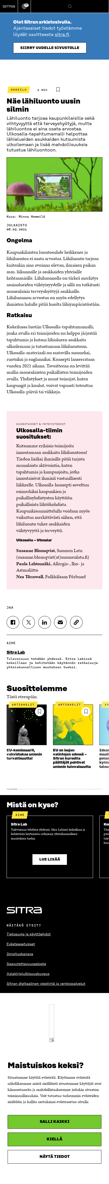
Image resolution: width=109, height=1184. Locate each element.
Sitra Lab (16, 652)
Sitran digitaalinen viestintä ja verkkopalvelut (46, 984)
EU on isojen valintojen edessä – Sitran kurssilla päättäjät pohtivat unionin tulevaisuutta (72, 758)
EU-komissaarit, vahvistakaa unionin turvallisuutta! (24, 754)
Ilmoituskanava (20, 954)
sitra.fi (62, 34)
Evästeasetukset (21, 944)
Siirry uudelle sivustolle (49, 48)
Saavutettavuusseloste (26, 964)
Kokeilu (19, 89)
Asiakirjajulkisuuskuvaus (28, 974)
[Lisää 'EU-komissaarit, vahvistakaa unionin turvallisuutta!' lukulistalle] (39, 711)
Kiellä (54, 1139)
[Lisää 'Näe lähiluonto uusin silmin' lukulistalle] (58, 89)
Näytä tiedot (55, 1157)
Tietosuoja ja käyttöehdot (29, 934)
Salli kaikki (54, 1122)
